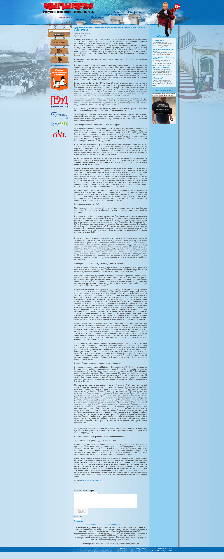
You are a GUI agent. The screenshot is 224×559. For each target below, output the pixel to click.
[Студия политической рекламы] (59, 90)
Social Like (76, 482)
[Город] (59, 109)
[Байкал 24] (59, 125)
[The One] (59, 139)
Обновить (78, 517)
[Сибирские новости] (59, 118)
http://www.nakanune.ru (92, 480)
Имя (99, 493)
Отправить (78, 521)
